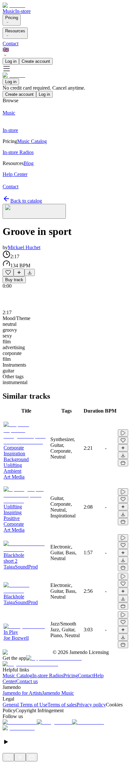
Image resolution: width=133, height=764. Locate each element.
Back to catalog (26, 201)
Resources (15, 30)
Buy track (14, 279)
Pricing (11, 17)
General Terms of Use (25, 704)
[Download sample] (30, 272)
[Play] (34, 211)
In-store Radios (47, 675)
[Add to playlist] (19, 272)
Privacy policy (91, 704)
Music (9, 11)
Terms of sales (62, 704)
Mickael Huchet (24, 247)
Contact (10, 43)
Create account (36, 61)
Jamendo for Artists (22, 693)
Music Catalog (17, 675)
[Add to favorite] (8, 272)
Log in (10, 61)
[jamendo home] (14, 5)
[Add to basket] (123, 462)
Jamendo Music (58, 693)
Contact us (27, 681)
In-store (23, 11)
